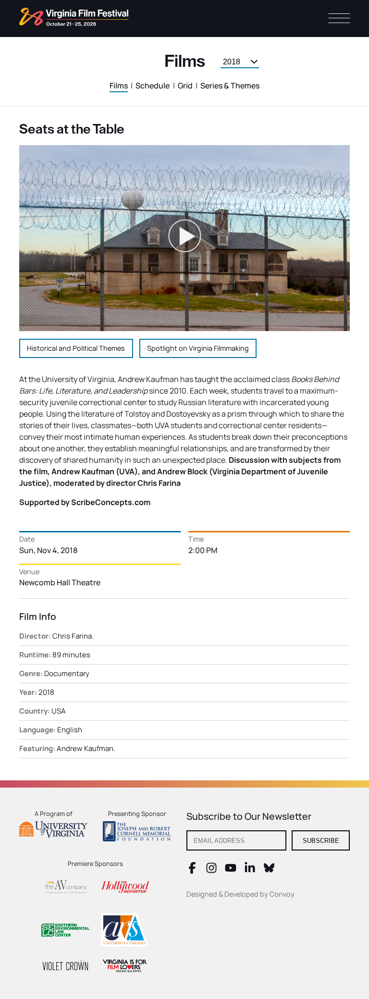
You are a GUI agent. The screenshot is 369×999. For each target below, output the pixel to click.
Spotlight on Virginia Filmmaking (198, 348)
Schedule (152, 85)
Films (119, 85)
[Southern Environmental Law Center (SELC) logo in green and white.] (65, 931)
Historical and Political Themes (76, 348)
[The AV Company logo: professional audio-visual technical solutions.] (65, 889)
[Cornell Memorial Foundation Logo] (137, 832)
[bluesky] (269, 870)
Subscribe (321, 840)
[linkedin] (250, 870)
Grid (185, 85)
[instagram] (211, 870)
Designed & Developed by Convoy (240, 894)
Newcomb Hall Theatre (59, 582)
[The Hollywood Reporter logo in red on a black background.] (125, 888)
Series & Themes (229, 85)
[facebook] (192, 870)
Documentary (66, 673)
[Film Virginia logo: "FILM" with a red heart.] (125, 967)
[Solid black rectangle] (65, 967)
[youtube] (230, 870)
